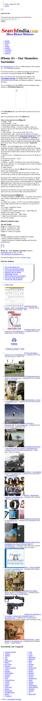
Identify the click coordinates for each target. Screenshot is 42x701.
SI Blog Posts (9, 284)
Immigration (8, 691)
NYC (30, 662)
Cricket (7, 669)
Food (6, 678)
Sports (30, 680)
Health (7, 685)
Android (7, 655)
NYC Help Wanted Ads (12, 267)
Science (31, 676)
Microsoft (31, 659)
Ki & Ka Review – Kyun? (32, 400)
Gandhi (7, 682)
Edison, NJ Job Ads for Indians (14, 269)
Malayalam (32, 657)
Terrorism (31, 689)
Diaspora (7, 671)
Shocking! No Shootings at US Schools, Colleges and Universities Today (23, 615)
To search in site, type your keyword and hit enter (16, 17)
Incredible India (9, 692)
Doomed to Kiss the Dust (32, 519)
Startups (31, 682)
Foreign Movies (9, 680)
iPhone (7, 694)
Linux (30, 654)
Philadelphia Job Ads (11, 274)
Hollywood (8, 687)
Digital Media (9, 673)
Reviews (31, 675)
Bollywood (8, 661)
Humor (7, 689)
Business (7, 666)
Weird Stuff (32, 694)
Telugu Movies (33, 687)
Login (28, 257)
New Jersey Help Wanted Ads (14, 277)
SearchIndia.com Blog (13, 699)
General (7, 684)
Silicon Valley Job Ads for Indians (15, 276)
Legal (30, 652)
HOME (7, 41)
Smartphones (33, 678)
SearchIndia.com (8, 66)
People (31, 666)
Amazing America (10, 652)
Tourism (31, 691)
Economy (8, 675)
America (7, 654)
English (7, 676)
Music (30, 661)
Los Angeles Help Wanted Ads (14, 270)
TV (30, 692)
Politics (31, 671)
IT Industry (8, 696)
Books (7, 662)
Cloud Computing (10, 668)
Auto (6, 659)
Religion (31, 673)
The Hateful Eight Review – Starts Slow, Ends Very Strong (23, 447)
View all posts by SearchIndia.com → (12, 254)
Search (7, 6)
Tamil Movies (33, 685)
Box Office (8, 664)
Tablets (31, 684)
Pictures (31, 669)
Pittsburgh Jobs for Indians (13, 272)
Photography (32, 668)
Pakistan (31, 664)
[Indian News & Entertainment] (20, 36)
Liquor (31, 655)
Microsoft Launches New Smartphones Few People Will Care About (22, 543)
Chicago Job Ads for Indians (13, 279)
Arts (6, 657)
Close (3, 21)
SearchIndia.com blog (8, 78)
